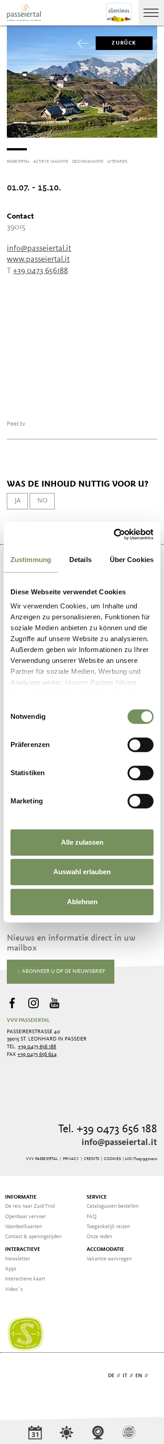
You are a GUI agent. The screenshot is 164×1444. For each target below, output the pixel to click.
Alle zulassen (82, 842)
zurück (124, 43)
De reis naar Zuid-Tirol (30, 1206)
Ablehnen (82, 902)
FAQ (92, 1217)
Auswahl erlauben (82, 872)
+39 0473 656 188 (37, 1047)
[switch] (141, 744)
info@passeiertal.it (119, 1142)
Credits (91, 1159)
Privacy (71, 1159)
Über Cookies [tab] (132, 559)
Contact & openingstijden (33, 1237)
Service (97, 1197)
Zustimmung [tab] (30, 559)
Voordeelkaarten (23, 1227)
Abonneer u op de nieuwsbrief (62, 971)
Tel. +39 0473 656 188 (107, 1129)
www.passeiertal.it (38, 259)
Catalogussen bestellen (112, 1206)
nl (153, 1376)
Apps (10, 1269)
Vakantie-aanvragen (109, 1259)
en (138, 1376)
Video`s (14, 1289)
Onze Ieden (99, 1237)
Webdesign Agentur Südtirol (18, 1376)
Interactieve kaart (25, 1279)
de (111, 1376)
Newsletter (17, 1259)
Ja (17, 500)
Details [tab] (80, 559)
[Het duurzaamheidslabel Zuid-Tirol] (25, 1334)
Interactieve (22, 1249)
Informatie (20, 1197)
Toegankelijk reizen (108, 1227)
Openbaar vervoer (25, 1217)
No (42, 500)
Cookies (112, 1159)
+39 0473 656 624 (37, 1054)
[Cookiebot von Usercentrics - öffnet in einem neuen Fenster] (116, 534)
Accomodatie (105, 1249)
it (125, 1376)
